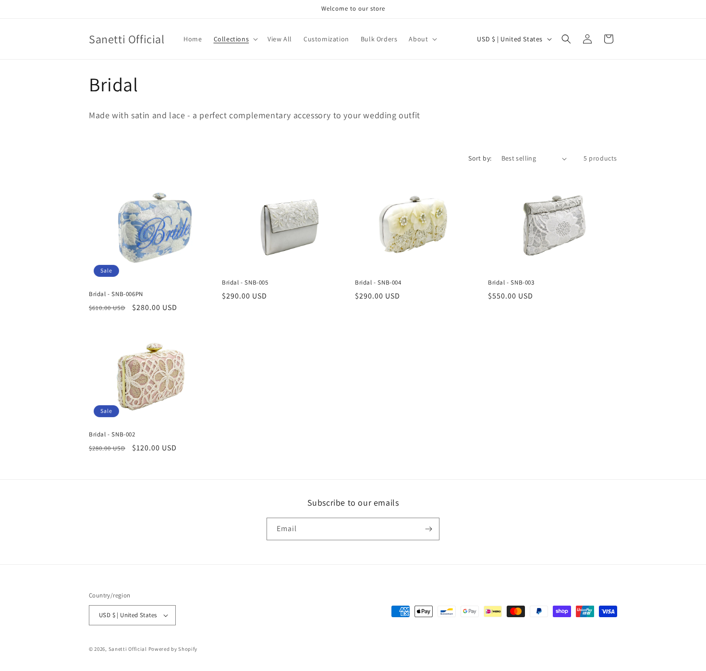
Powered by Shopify (173, 649)
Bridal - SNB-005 (245, 282)
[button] (235, 39)
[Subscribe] (428, 529)
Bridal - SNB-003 (511, 282)
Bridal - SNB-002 (112, 434)
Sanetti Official (128, 649)
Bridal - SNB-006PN (116, 294)
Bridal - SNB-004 (378, 282)
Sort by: (479, 158)
